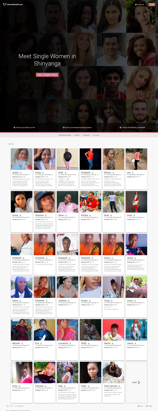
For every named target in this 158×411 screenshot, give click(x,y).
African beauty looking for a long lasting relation (44, 179)
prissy (15, 215)
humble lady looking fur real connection (112, 395)
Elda (60, 386)
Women (77, 135)
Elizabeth (85, 172)
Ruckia (84, 215)
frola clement (110, 386)
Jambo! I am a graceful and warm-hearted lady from (44, 307)
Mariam (16, 343)
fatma (107, 258)
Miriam (107, 172)
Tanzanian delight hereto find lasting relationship (90, 179)
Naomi (107, 343)
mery (14, 386)
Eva (37, 343)
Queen (15, 172)
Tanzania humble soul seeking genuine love (21, 307)
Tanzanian (86, 135)
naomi (130, 343)
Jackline (62, 300)
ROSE (84, 343)
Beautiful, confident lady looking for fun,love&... (113, 179)
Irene (129, 215)
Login (152, 4)
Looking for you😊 (63, 179)
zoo (129, 172)
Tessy (107, 300)
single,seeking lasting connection (21, 179)
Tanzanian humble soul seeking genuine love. (21, 264)
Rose (106, 215)
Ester (60, 172)
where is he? (107, 307)
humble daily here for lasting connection (67, 392)
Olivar (61, 215)
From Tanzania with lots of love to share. (44, 221)
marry (130, 300)
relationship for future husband (113, 392)
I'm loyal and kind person (111, 309)
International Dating (65, 135)
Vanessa (39, 215)
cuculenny (63, 343)
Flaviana (39, 386)
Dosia (38, 172)
